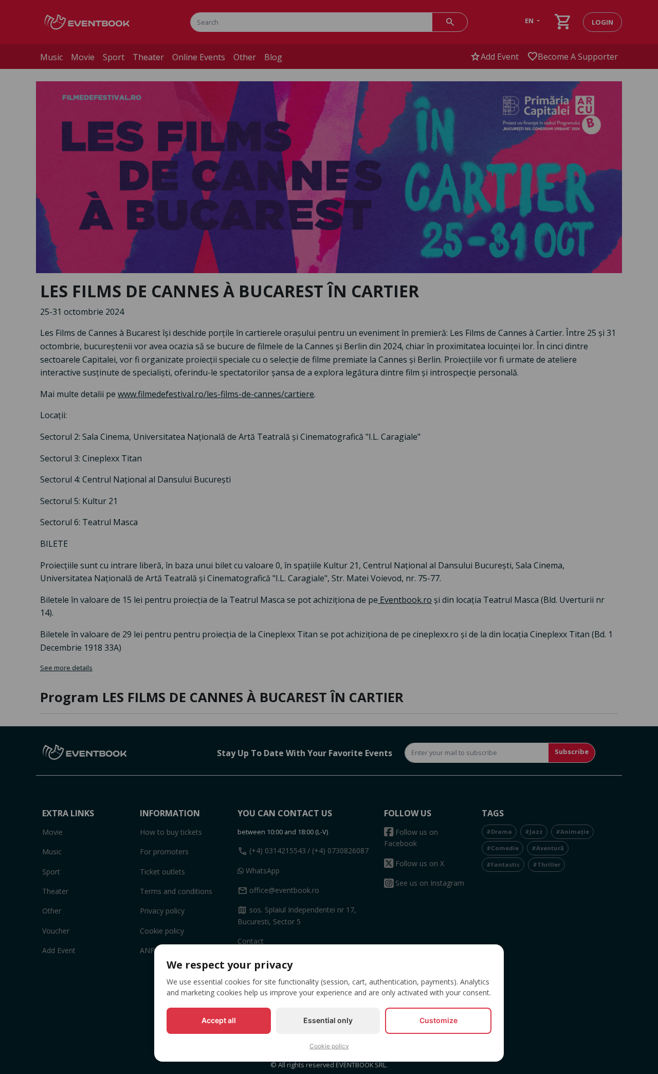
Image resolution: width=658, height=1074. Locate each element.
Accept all (219, 1020)
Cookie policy (329, 1046)
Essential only (328, 1020)
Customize (438, 1020)
